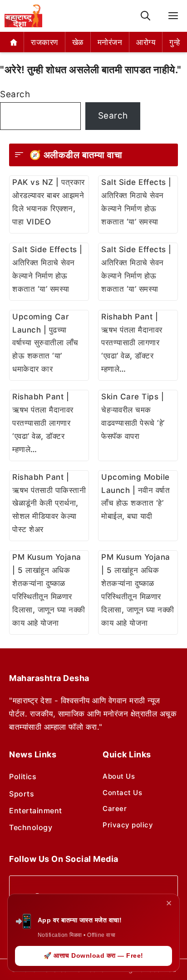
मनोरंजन (110, 42)
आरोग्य (145, 42)
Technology (30, 827)
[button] (145, 16)
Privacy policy (128, 825)
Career (115, 808)
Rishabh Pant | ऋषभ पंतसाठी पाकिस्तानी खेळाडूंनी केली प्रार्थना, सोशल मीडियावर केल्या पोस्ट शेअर (49, 503)
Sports (21, 793)
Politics (22, 776)
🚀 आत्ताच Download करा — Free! (93, 955)
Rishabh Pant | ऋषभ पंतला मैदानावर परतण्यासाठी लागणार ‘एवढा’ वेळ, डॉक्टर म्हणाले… (131, 343)
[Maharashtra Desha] (23, 16)
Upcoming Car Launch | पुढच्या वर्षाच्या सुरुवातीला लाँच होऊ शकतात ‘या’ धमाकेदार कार (45, 343)
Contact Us (122, 792)
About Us (119, 776)
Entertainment (35, 810)
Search (15, 94)
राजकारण (44, 42)
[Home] (14, 42)
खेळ (78, 42)
